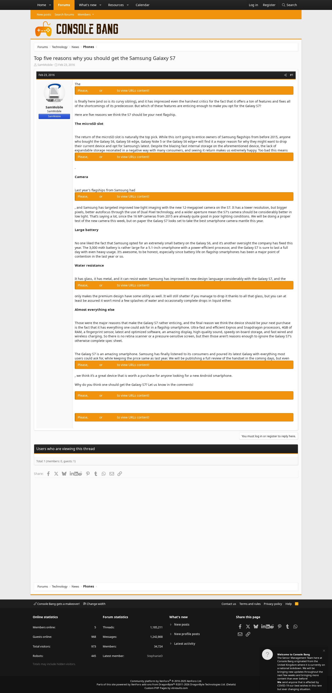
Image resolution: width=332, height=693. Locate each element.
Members (84, 14)
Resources (116, 5)
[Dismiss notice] (323, 651)
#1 (291, 75)
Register (110, 90)
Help (288, 604)
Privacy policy (273, 604)
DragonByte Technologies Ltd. (208, 684)
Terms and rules (250, 604)
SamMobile (45, 65)
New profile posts (187, 634)
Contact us (229, 604)
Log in (94, 90)
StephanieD (155, 656)
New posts (44, 14)
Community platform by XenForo (166, 681)
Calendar (143, 5)
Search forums (64, 14)
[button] (50, 5)
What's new (87, 5)
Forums (64, 5)
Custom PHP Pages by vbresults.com (166, 688)
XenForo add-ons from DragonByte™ (153, 684)
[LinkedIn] (72, 473)
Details (231, 684)
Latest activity (184, 644)
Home (41, 5)
